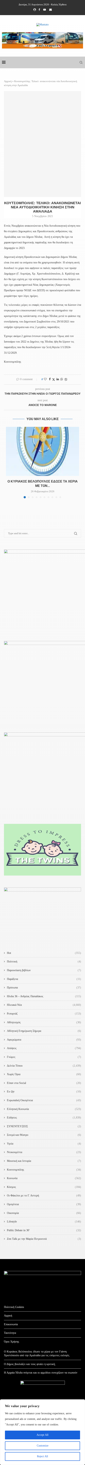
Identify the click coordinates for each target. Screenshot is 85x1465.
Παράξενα (44, 979)
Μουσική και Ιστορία (44, 1160)
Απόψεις (44, 1048)
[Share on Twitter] (53, 379)
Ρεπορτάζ (44, 1013)
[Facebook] (39, 9)
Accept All (42, 1434)
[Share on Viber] (65, 379)
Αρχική (8, 81)
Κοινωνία (44, 1178)
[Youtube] (44, 9)
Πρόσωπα (44, 987)
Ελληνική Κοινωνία (44, 1109)
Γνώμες (44, 1056)
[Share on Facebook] (50, 379)
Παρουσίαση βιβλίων (44, 970)
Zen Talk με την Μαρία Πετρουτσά (44, 1238)
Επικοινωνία (11, 1324)
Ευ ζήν (44, 1091)
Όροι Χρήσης (11, 1341)
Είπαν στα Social (44, 1083)
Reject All (42, 1456)
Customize (42, 1445)
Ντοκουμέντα (44, 1152)
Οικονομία (44, 1213)
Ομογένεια (44, 1204)
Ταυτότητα (10, 1332)
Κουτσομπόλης (44, 1169)
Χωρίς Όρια (44, 1074)
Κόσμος (44, 1186)
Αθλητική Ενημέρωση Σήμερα (44, 1030)
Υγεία (44, 1143)
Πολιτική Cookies (14, 1307)
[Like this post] (45, 379)
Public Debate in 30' (44, 1230)
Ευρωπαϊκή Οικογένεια (44, 1100)
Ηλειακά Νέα (44, 1004)
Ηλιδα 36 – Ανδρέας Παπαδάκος (44, 996)
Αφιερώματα (44, 1039)
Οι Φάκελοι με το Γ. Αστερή (44, 1195)
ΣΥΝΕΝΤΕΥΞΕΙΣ (44, 1126)
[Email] (50, 9)
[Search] (81, 62)
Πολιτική (44, 961)
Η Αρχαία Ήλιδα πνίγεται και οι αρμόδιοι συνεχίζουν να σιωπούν (40, 1372)
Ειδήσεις (44, 1117)
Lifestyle (44, 1221)
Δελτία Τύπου (44, 1065)
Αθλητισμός (44, 1022)
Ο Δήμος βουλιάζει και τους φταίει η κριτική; (30, 1364)
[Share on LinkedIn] (58, 379)
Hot (44, 952)
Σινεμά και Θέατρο (44, 1134)
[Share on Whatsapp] (61, 379)
